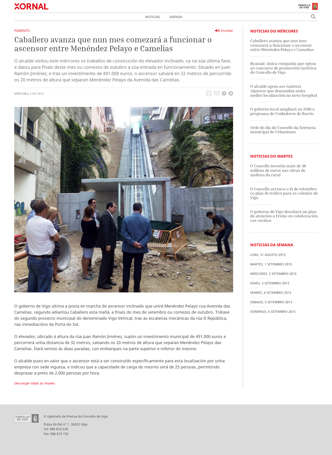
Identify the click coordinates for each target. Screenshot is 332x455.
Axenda (176, 17)
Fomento (22, 30)
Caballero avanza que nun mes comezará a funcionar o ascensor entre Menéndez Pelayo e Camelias (282, 45)
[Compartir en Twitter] (231, 94)
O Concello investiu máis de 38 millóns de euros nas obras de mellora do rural (278, 170)
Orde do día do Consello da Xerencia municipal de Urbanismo (283, 129)
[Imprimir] (209, 93)
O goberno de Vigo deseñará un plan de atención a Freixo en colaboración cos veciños (284, 216)
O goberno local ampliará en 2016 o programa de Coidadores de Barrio (282, 111)
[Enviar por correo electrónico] (216, 93)
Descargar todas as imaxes (34, 383)
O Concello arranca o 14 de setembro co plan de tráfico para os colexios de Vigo (284, 193)
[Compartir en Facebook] (224, 94)
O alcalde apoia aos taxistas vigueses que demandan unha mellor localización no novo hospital (283, 90)
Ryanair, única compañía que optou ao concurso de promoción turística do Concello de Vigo (283, 68)
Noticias (152, 17)
